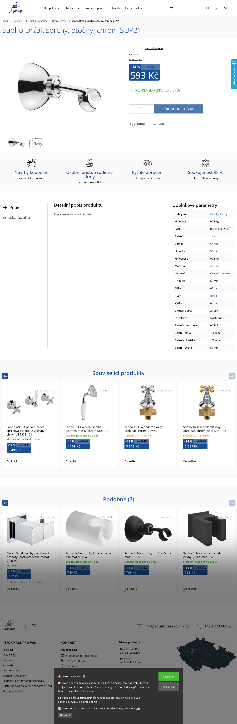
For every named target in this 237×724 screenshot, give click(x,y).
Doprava (7, 660)
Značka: (135, 59)
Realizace (8, 650)
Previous (6, 376)
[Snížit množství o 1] (133, 109)
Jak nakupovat (11, 670)
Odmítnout (169, 686)
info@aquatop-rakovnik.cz (166, 626)
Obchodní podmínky (14, 675)
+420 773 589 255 (219, 626)
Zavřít (219, 134)
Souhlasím (168, 676)
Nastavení (65, 715)
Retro (213, 296)
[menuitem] (51, 8)
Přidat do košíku (178, 109)
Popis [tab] (14, 207)
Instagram (33, 626)
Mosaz (214, 266)
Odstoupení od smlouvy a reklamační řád (27, 686)
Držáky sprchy (218, 214)
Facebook (25, 626)
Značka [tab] (16, 217)
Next (232, 376)
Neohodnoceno (154, 48)
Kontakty (7, 665)
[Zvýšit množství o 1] (150, 109)
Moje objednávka (12, 691)
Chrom (214, 244)
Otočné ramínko (220, 273)
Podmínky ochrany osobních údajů (23, 681)
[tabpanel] (148, 424)
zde (138, 708)
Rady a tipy (8, 655)
